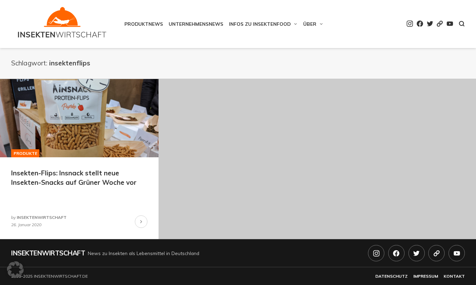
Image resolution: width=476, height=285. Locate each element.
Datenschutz (391, 276)
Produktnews (143, 24)
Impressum (425, 276)
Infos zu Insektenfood (260, 24)
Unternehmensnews (196, 24)
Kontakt (454, 276)
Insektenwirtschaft (48, 253)
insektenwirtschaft (42, 217)
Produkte (25, 153)
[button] (15, 269)
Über (309, 24)
